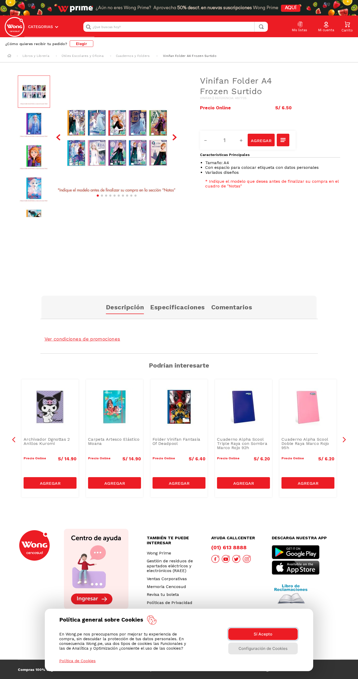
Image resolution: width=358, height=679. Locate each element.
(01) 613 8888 (229, 547)
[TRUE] (50, 483)
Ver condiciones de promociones (82, 339)
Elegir (81, 43)
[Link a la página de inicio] (9, 56)
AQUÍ (290, 8)
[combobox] (175, 27)
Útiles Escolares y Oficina (83, 56)
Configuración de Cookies (263, 648)
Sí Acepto (263, 634)
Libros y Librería (36, 56)
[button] (326, 27)
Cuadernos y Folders (133, 56)
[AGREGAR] (261, 140)
